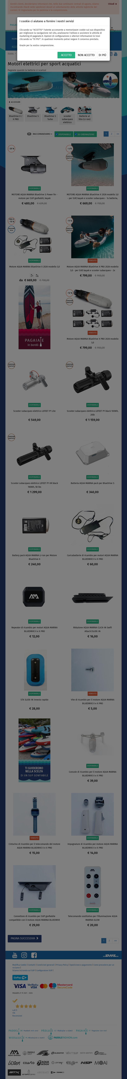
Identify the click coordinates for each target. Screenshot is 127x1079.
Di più (102, 55)
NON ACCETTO (86, 55)
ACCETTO (66, 55)
